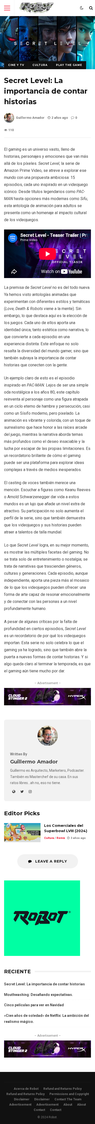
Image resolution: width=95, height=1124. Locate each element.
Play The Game (69, 65)
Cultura (40, 65)
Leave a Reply (50, 861)
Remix (60, 838)
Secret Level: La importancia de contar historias (44, 984)
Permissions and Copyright (69, 1094)
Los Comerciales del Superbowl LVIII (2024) (22, 832)
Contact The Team (67, 1099)
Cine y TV (16, 65)
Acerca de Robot (26, 1089)
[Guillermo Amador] (47, 744)
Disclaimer (21, 1099)
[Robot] (36, 9)
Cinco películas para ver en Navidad (34, 1005)
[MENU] (7, 8)
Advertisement (20, 1104)
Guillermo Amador (30, 118)
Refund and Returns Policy (62, 1089)
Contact (39, 1110)
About (67, 1104)
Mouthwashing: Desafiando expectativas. (38, 995)
